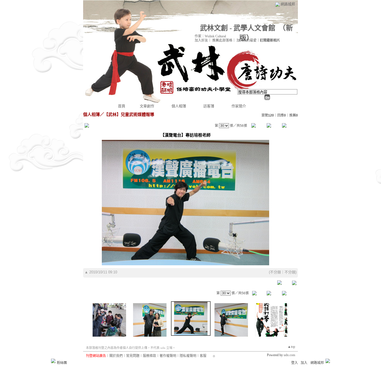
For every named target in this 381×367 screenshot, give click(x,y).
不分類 (275, 272)
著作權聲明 (168, 356)
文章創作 (147, 106)
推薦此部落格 (222, 40)
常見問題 (132, 356)
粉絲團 (62, 363)
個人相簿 (179, 106)
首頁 (121, 106)
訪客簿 (208, 106)
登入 (294, 363)
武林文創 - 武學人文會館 (237, 28)
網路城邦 (288, 4)
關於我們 (116, 356)
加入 (304, 363)
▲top (291, 347)
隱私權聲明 (188, 356)
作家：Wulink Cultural (210, 36)
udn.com (289, 355)
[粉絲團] (53, 361)
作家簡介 (239, 106)
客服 (203, 356)
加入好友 (201, 40)
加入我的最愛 (247, 40)
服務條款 (149, 356)
